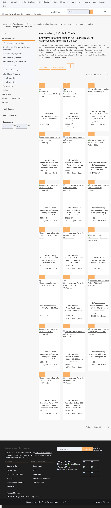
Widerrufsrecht (38, 482)
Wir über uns (11, 470)
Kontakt (102, 2)
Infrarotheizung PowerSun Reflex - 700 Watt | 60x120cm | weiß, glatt (74, 258)
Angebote (5, 102)
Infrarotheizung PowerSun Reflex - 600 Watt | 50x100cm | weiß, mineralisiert (49, 211)
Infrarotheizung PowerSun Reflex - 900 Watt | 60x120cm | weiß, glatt (74, 357)
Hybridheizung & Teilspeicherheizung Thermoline (16, 48)
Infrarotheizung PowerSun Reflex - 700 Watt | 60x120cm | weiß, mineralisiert (49, 355)
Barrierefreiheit (12, 466)
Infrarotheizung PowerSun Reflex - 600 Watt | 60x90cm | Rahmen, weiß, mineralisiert (99, 211)
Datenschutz (37, 466)
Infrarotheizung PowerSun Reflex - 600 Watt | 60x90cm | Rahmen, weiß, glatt (74, 163)
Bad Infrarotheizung (9, 78)
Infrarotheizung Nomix (10, 66)
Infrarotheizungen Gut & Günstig (14, 43)
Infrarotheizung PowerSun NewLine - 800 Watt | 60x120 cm (74, 307)
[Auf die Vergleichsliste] (40, 85)
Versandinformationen (15, 482)
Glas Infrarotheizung (10, 70)
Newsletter (11, 486)
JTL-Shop (106, 502)
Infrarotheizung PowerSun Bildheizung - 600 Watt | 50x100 (98, 354)
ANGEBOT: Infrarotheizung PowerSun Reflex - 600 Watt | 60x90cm (74, 117)
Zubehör (5, 90)
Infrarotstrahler (7, 86)
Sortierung (43, 67)
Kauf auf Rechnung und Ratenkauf (83, 2)
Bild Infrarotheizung (9, 82)
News (5, 6)
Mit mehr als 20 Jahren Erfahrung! (23, 2)
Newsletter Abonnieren (97, 449)
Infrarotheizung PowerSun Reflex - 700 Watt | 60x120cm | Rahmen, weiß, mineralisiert (99, 306)
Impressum (37, 474)
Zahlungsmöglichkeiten (15, 474)
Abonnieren (87, 449)
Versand (38, 496)
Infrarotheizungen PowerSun (14, 62)
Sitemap (10, 478)
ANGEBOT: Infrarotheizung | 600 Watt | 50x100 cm (49, 116)
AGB (34, 470)
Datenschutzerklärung (43, 453)
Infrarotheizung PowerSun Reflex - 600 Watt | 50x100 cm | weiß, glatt (99, 114)
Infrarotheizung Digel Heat (12, 53)
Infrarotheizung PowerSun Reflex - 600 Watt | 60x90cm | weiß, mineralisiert (74, 211)
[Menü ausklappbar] (4, 10)
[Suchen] (91, 12)
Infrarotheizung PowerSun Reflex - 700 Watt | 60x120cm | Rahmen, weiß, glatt (49, 403)
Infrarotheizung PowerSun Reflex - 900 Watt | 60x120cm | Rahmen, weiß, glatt (74, 403)
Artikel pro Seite (58, 67)
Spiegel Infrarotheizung (11, 74)
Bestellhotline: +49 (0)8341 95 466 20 (53, 2)
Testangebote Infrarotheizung (12, 98)
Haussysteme (7, 94)
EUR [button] (5, 2)
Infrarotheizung (8, 38)
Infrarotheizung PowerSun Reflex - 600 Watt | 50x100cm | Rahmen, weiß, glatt (49, 163)
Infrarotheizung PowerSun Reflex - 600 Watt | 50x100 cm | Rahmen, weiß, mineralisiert (49, 258)
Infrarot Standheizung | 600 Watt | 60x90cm (49, 306)
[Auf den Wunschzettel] (43, 85)
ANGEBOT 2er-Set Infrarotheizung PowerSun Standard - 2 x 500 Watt (98, 261)
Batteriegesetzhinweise (41, 478)
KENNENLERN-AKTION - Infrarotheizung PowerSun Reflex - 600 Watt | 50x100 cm (98, 165)
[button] (96, 11)
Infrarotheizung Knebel (12, 58)
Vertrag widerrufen (13, 493)
